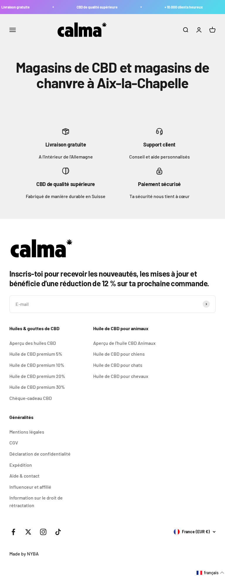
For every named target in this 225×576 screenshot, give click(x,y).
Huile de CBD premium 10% (36, 365)
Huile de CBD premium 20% (37, 376)
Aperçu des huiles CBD (32, 343)
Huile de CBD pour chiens (119, 354)
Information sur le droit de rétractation (36, 501)
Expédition (20, 465)
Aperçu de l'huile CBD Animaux (124, 343)
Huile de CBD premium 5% (35, 354)
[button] (210, 573)
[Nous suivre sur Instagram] (43, 532)
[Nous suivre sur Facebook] (13, 532)
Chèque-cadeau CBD (30, 398)
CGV (13, 442)
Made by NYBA (24, 553)
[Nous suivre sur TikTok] (58, 532)
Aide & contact (24, 475)
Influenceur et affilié (30, 487)
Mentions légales (26, 431)
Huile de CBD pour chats (117, 365)
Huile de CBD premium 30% (37, 387)
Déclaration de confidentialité (40, 453)
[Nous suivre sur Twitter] (28, 532)
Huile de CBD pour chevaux (120, 376)
